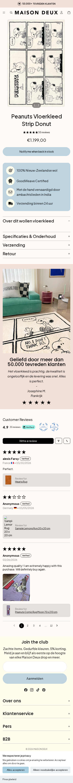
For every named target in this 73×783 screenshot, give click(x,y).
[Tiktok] (38, 690)
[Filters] (58, 441)
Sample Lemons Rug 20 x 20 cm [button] (32, 528)
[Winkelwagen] (69, 12)
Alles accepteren (16, 770)
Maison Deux (40, 749)
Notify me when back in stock (36, 152)
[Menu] (4, 12)
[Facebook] (26, 690)
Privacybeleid (9, 779)
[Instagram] (32, 690)
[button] (30, 132)
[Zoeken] (11, 12)
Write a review (28, 441)
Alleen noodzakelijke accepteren (50, 770)
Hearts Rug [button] (21, 481)
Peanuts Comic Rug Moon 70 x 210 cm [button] (36, 611)
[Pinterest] (44, 690)
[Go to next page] (58, 625)
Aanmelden (34, 678)
